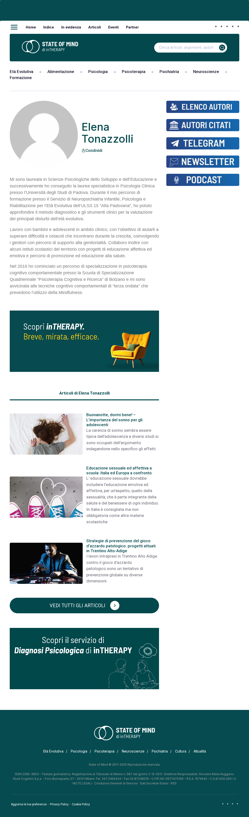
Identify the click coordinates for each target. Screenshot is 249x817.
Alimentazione (60, 71)
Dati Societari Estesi (154, 783)
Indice (48, 27)
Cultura (180, 751)
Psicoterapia (133, 71)
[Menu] (14, 27)
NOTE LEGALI (82, 783)
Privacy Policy (59, 804)
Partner (132, 27)
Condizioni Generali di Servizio (116, 783)
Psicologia (98, 71)
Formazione (21, 77)
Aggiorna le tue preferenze (29, 804)
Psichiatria (169, 71)
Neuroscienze (206, 71)
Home (31, 27)
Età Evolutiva (21, 71)
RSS (174, 783)
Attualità (200, 751)
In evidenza (71, 27)
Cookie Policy (81, 804)
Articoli (94, 27)
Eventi (113, 27)
